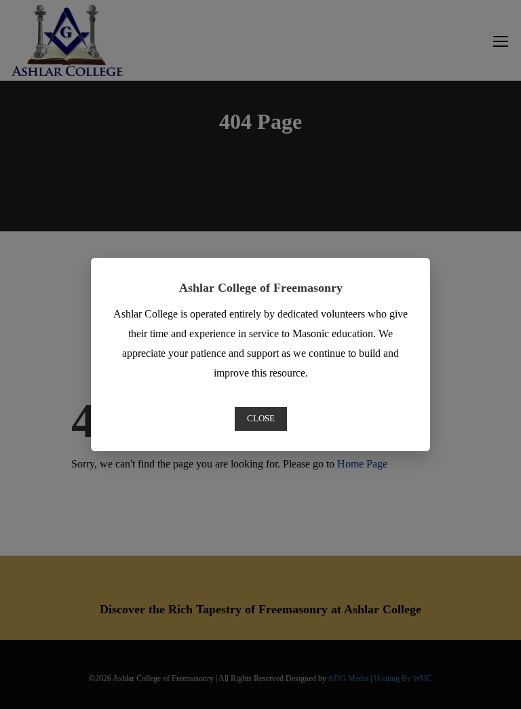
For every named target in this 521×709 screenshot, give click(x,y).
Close (261, 418)
